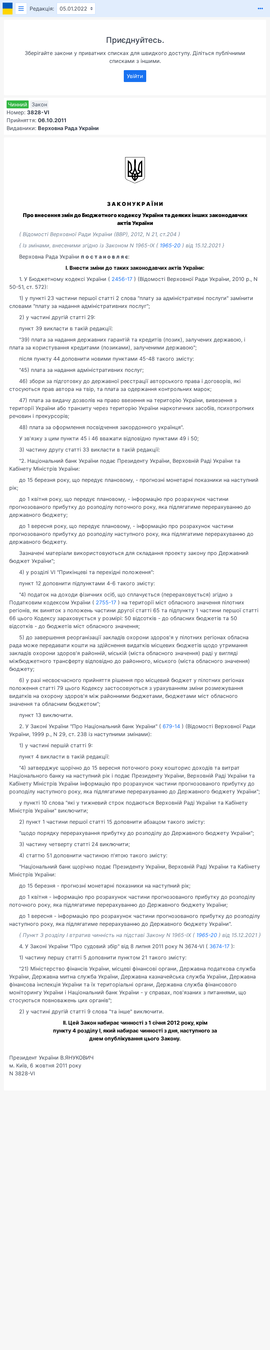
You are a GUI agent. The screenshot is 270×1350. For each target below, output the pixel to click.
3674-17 (219, 946)
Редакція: (42, 8)
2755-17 (106, 602)
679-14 (171, 726)
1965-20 (170, 245)
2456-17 (122, 279)
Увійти (135, 76)
